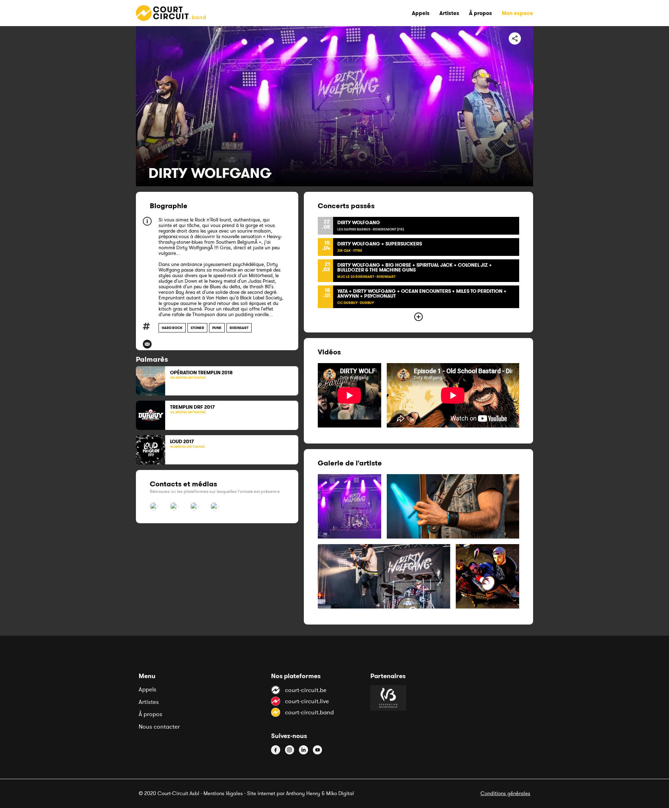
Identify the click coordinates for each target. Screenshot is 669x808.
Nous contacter (159, 726)
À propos (150, 714)
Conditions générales (505, 793)
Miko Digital (340, 793)
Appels (147, 689)
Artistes (149, 702)
